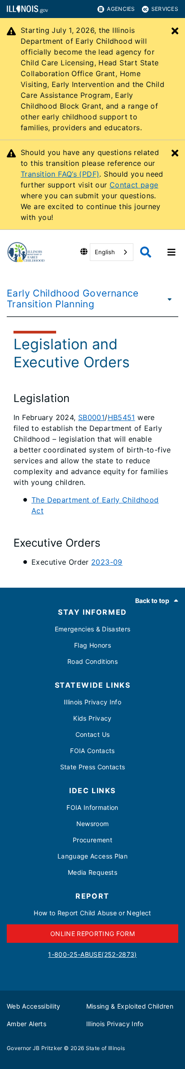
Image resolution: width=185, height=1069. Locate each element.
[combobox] (111, 252)
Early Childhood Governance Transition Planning (73, 299)
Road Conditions (92, 661)
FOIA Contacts (92, 750)
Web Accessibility (34, 1006)
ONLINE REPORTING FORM (92, 933)
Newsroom (92, 823)
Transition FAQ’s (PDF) (60, 173)
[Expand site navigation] (171, 252)
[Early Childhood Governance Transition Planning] (169, 298)
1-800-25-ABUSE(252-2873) (92, 954)
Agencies (121, 8)
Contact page (134, 184)
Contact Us (92, 734)
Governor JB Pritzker (34, 1048)
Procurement (92, 840)
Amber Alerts (26, 1024)
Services (164, 8)
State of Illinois (105, 1048)
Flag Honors (92, 645)
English (105, 252)
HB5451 (121, 417)
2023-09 (107, 561)
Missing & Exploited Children (130, 1006)
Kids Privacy (92, 718)
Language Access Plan (92, 856)
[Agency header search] (145, 252)
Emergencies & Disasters (93, 629)
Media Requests (92, 872)
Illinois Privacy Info (92, 702)
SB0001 (91, 417)
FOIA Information (92, 807)
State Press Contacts (92, 767)
